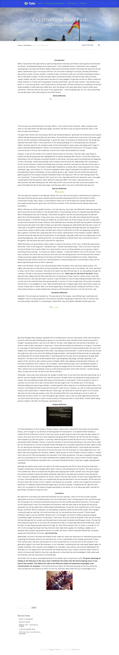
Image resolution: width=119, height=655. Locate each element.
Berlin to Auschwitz (26, 619)
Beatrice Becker (24, 622)
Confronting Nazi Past (27, 629)
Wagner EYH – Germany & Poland (28, 625)
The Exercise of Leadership (55, 3)
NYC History (72, 3)
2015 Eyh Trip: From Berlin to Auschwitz (30, 633)
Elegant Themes (55, 649)
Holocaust (83, 3)
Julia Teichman (54, 25)
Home (40, 3)
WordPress (75, 649)
